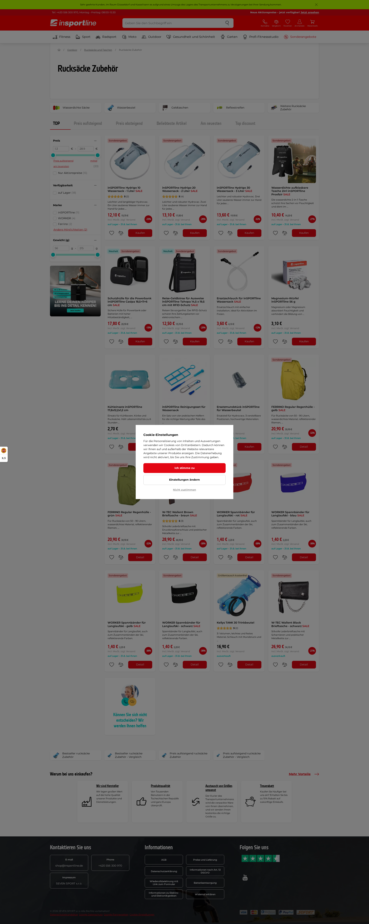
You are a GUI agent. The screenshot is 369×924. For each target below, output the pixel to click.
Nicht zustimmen (184, 489)
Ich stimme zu (185, 468)
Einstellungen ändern (184, 479)
